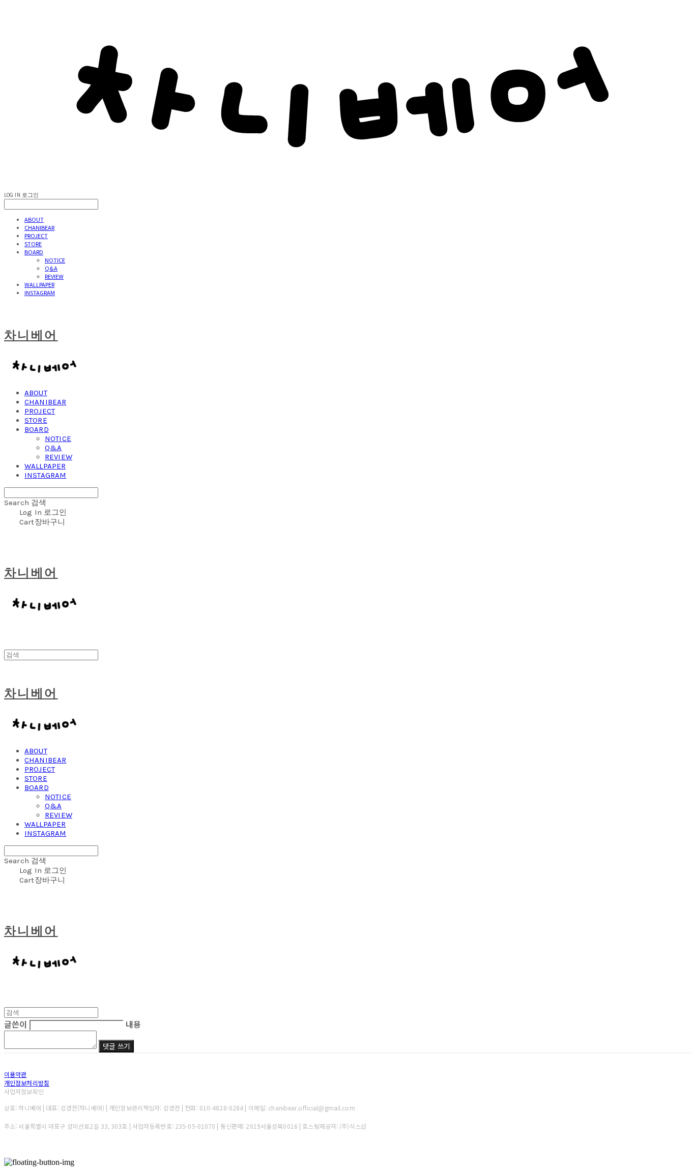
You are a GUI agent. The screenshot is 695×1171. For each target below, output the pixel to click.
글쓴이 (15, 1024)
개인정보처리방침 (26, 1082)
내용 (133, 1024)
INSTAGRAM (39, 292)
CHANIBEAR (39, 227)
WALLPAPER (39, 284)
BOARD (33, 252)
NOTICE (55, 260)
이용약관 (15, 1074)
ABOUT (34, 219)
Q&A (51, 268)
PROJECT (36, 235)
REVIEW (54, 276)
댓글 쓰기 (116, 1046)
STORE (33, 244)
